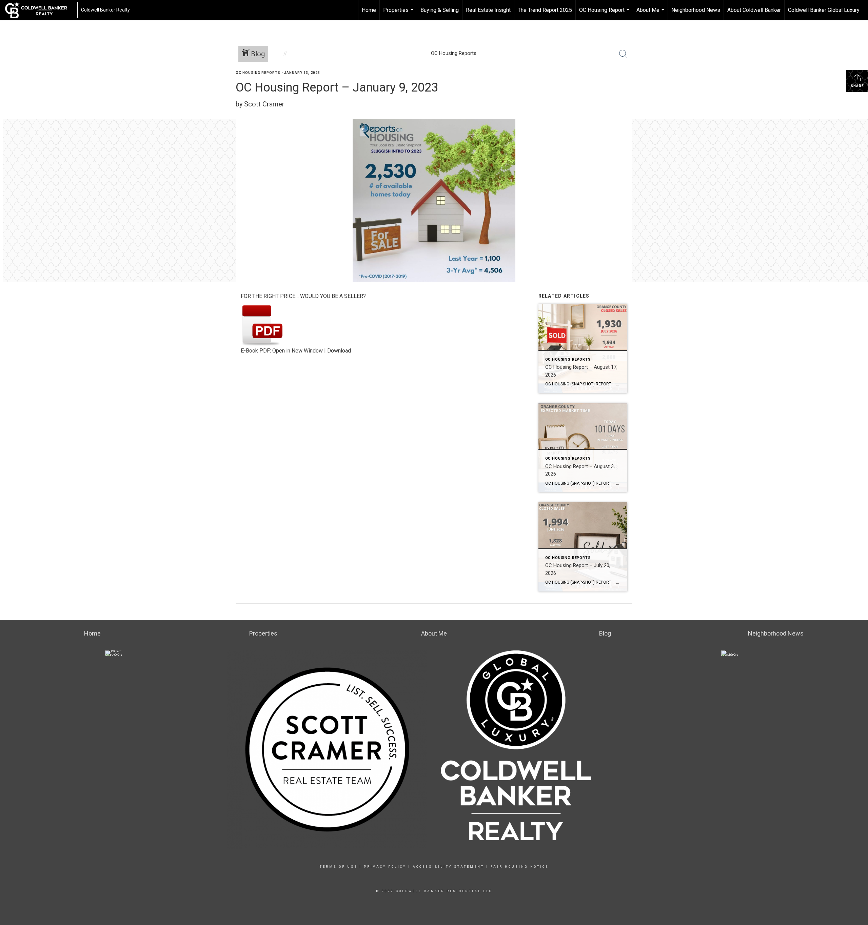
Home (369, 10)
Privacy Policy (385, 866)
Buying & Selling (439, 10)
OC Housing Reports (258, 73)
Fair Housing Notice (520, 866)
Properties (399, 13)
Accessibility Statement (448, 866)
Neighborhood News (695, 10)
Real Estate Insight (488, 10)
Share (857, 86)
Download (339, 350)
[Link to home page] (39, 10)
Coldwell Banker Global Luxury (824, 10)
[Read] (262, 325)
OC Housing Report (605, 13)
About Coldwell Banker (754, 10)
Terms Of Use (338, 866)
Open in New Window (297, 350)
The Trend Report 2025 (545, 10)
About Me (651, 13)
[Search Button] (623, 54)
